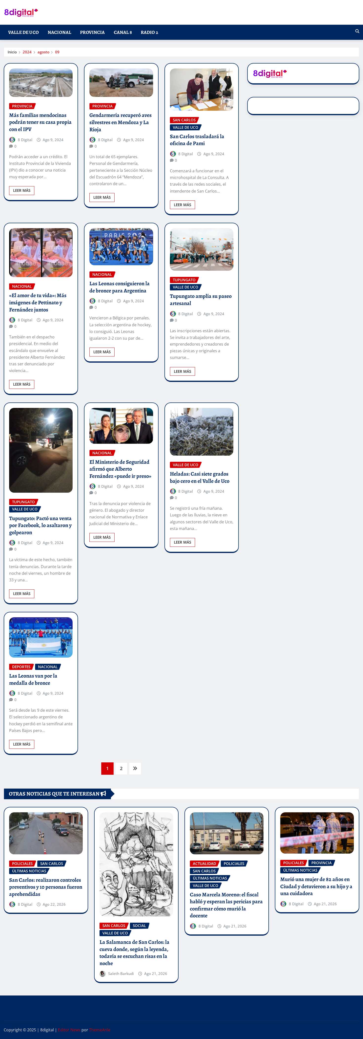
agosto (43, 51)
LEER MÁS (21, 190)
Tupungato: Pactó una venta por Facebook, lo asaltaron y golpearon (40, 525)
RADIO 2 (149, 32)
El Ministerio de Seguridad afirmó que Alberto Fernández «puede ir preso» (120, 469)
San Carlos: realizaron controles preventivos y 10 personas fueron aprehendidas (45, 887)
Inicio (12, 51)
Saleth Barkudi (121, 973)
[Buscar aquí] (357, 31)
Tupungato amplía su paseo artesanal (201, 299)
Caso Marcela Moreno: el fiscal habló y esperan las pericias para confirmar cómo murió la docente (226, 905)
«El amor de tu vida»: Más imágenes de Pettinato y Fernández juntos (37, 302)
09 (57, 51)
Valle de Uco (23, 32)
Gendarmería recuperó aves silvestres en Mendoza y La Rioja (120, 122)
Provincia (92, 32)
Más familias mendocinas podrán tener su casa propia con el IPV (40, 122)
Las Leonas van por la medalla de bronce (33, 679)
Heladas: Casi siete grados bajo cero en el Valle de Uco (199, 477)
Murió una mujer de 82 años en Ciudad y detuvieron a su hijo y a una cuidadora (316, 886)
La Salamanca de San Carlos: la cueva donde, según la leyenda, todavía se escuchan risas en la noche (134, 952)
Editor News (69, 1030)
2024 (27, 51)
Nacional (59, 32)
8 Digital (25, 139)
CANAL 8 (123, 32)
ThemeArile (99, 1030)
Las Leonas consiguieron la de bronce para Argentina (119, 287)
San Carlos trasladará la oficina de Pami (197, 140)
